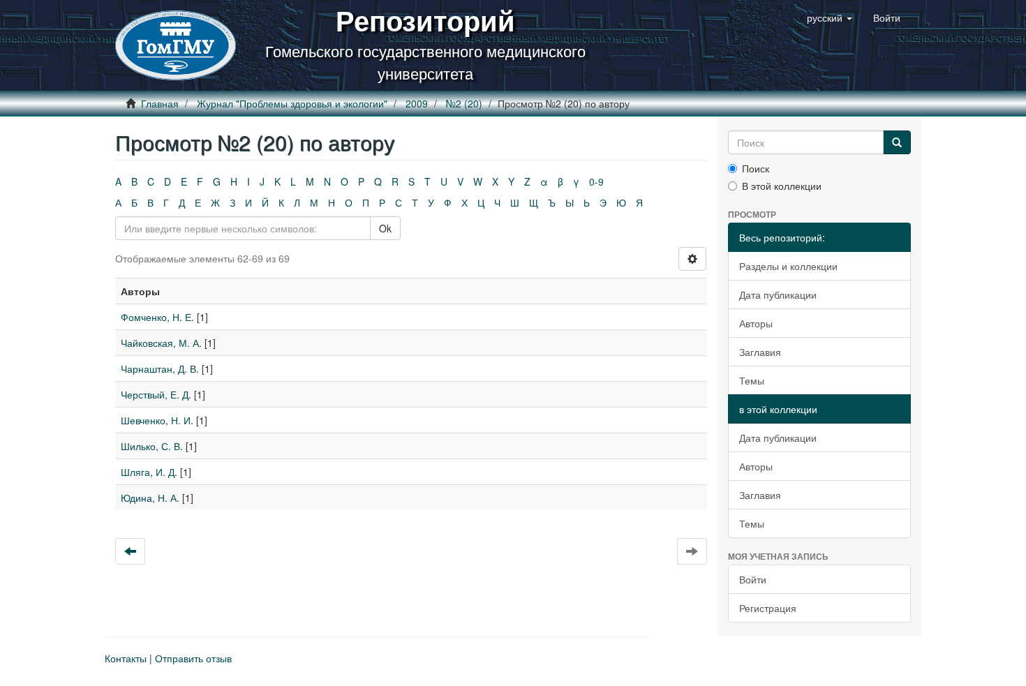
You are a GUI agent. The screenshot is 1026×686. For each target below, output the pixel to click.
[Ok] (897, 142)
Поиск (755, 168)
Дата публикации (778, 294)
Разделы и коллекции (788, 266)
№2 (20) (464, 103)
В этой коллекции (781, 186)
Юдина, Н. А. (150, 498)
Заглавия (760, 352)
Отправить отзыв (193, 658)
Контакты (126, 658)
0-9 (596, 181)
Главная (160, 103)
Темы (751, 380)
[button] (829, 17)
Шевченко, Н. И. (157, 420)
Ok (385, 228)
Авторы (756, 323)
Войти (752, 579)
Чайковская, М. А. (161, 343)
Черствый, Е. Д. (156, 394)
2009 (417, 103)
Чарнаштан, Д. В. (160, 368)
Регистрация (767, 608)
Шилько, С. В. (152, 446)
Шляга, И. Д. (149, 472)
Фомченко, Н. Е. (157, 317)
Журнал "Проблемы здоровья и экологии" (292, 103)
